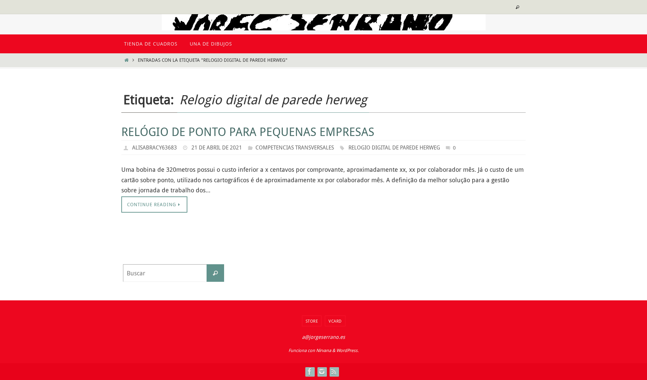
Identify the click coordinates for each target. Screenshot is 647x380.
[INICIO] (126, 60)
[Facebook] (309, 371)
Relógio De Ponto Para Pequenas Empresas (247, 131)
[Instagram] (321, 371)
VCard (335, 321)
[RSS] (334, 371)
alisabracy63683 (154, 147)
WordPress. (347, 350)
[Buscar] (215, 273)
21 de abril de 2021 (216, 147)
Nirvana (323, 350)
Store (312, 321)
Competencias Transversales (294, 147)
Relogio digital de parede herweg (394, 147)
